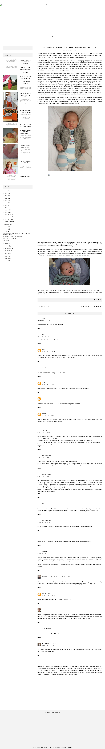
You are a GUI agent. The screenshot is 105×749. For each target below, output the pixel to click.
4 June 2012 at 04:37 (48, 611)
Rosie (44, 382)
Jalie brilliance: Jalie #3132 (90, 307)
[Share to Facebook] (94, 300)
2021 (6, 190)
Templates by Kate (66, 747)
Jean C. (44, 431)
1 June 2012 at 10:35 (44, 476)
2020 (6, 193)
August (7, 224)
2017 (6, 200)
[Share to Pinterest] (100, 300)
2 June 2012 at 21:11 (43, 553)
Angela (44, 349)
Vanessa (45, 609)
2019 (6, 195)
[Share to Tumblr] (98, 300)
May (6, 231)
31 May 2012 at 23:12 (48, 400)
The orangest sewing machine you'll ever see (25, 110)
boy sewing (6, 240)
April (7, 243)
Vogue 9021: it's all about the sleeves (25, 61)
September (8, 221)
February (8, 248)
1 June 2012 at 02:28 (44, 432)
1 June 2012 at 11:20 (43, 505)
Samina (45, 413)
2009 (6, 258)
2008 (6, 261)
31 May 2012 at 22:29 (44, 336)
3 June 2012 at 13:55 (48, 578)
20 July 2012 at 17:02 (44, 663)
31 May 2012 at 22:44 (48, 351)
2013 (6, 210)
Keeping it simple (25, 176)
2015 (6, 205)
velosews (46, 593)
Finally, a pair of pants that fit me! (25, 95)
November (8, 217)
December (8, 214)
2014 (6, 207)
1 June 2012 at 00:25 (48, 415)
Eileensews (46, 398)
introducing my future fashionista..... (25, 131)
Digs (44, 503)
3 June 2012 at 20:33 (48, 595)
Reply (39, 328)
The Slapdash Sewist (50, 643)
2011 (6, 253)
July (6, 226)
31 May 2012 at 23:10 (48, 384)
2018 (6, 198)
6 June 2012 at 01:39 (48, 645)
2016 (6, 202)
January (8, 250)
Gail (43, 334)
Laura (44, 318)
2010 (6, 256)
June (6, 229)
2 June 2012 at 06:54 (44, 522)
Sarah (44, 551)
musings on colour (9, 238)
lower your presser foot (40, 747)
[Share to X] (96, 300)
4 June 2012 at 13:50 (44, 630)
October (8, 219)
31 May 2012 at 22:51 (44, 369)
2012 (6, 212)
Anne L (44, 367)
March (7, 246)
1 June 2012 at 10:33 (44, 457)
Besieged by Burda (45, 307)
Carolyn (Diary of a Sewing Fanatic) (56, 576)
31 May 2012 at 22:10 (44, 320)
